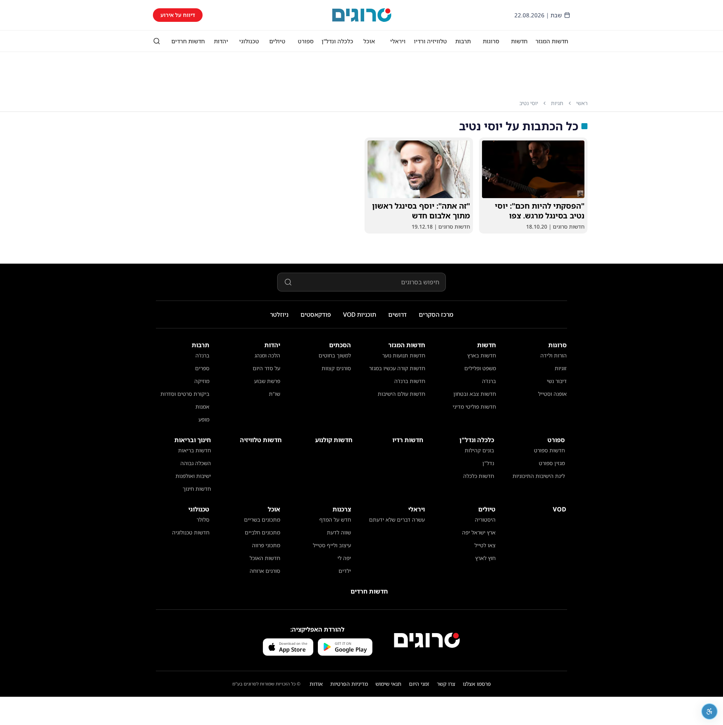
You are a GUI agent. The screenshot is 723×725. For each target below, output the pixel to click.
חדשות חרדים (188, 41)
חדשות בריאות (194, 450)
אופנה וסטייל (552, 393)
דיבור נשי (557, 381)
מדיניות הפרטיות (349, 683)
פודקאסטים (315, 314)
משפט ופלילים (480, 368)
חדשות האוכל (265, 558)
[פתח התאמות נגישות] (709, 711)
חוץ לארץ (485, 558)
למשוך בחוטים (335, 355)
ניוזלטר (279, 314)
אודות (316, 683)
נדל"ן (488, 463)
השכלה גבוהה (195, 463)
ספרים (202, 368)
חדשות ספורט (549, 450)
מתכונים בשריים (262, 519)
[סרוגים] (427, 640)
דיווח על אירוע (177, 14)
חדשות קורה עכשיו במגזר (397, 368)
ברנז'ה (489, 381)
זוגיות (561, 368)
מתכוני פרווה (266, 545)
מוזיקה (201, 381)
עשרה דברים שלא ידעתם (397, 519)
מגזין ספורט (552, 463)
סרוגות (491, 41)
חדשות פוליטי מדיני (474, 406)
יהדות (221, 41)
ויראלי (398, 41)
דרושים (397, 314)
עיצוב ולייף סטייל (332, 545)
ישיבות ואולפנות (193, 475)
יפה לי (344, 558)
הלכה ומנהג (267, 355)
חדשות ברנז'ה (409, 381)
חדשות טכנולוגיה (190, 532)
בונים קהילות (479, 450)
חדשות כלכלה (478, 475)
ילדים (345, 570)
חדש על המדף (335, 519)
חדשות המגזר (551, 41)
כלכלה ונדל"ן (337, 41)
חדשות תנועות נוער (403, 355)
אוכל (369, 41)
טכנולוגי (249, 41)
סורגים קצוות (336, 368)
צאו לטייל (485, 545)
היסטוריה (485, 519)
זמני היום (419, 683)
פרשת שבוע (267, 381)
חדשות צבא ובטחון (474, 393)
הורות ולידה (553, 355)
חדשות (519, 41)
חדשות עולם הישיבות (401, 393)
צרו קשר (446, 683)
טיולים (277, 41)
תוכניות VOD (359, 314)
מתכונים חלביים (262, 532)
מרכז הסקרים (436, 314)
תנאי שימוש (388, 683)
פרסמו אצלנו (477, 683)
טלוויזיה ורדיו (430, 41)
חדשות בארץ (481, 355)
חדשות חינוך (197, 488)
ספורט (306, 41)
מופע (203, 419)
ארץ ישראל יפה (479, 532)
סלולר (203, 519)
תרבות (463, 41)
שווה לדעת (339, 532)
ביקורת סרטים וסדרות (184, 393)
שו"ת (274, 393)
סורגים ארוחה (265, 570)
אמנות (202, 406)
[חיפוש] (156, 41)
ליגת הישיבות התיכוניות (539, 475)
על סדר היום (266, 368)
